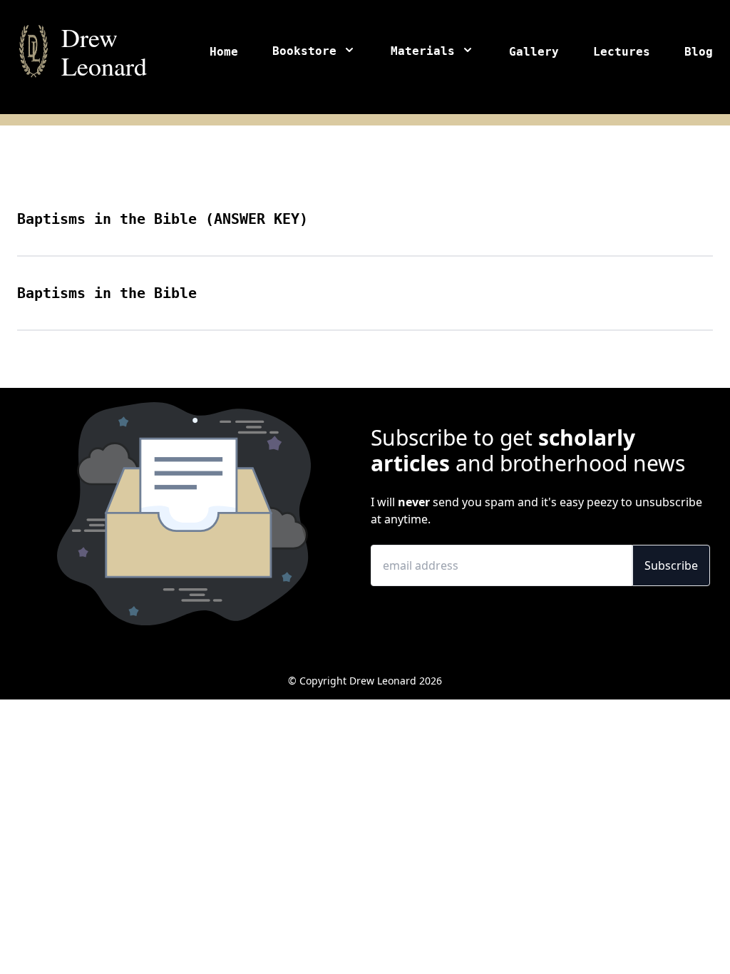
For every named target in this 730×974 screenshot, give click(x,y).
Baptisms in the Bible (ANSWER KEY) (162, 218)
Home (224, 51)
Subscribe (671, 565)
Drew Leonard (104, 51)
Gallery (534, 51)
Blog (698, 51)
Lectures (621, 51)
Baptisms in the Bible (107, 293)
